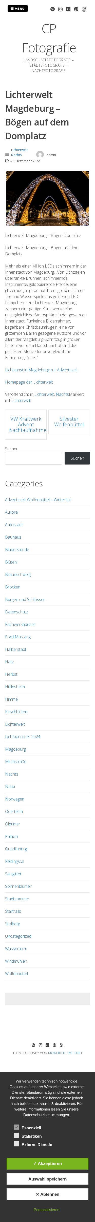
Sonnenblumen (18, 886)
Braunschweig (18, 574)
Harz (9, 662)
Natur (10, 786)
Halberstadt (15, 649)
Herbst (11, 674)
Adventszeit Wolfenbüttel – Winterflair (38, 499)
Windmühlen (16, 961)
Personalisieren (46, 1209)
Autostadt (14, 524)
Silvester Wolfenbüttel (69, 421)
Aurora (11, 512)
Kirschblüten (16, 711)
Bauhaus (13, 537)
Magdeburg (15, 749)
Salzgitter (13, 874)
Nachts (16, 154)
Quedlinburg (16, 849)
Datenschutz (16, 612)
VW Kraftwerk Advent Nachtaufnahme (27, 424)
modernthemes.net (65, 1052)
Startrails (13, 911)
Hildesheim (15, 687)
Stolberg (12, 923)
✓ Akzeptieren (47, 1163)
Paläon (11, 836)
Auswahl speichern (47, 1179)
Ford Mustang (18, 637)
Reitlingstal (14, 861)
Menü (19, 8)
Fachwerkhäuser (20, 624)
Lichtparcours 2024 (22, 736)
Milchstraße (15, 761)
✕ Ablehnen (47, 1194)
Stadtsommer (17, 899)
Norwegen (14, 799)
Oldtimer (12, 824)
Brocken (12, 587)
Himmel (11, 699)
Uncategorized (18, 936)
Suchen (11, 449)
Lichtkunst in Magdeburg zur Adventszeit (41, 370)
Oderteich (14, 811)
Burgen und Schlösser (25, 599)
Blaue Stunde (17, 549)
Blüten (11, 562)
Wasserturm (16, 948)
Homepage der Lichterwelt (29, 382)
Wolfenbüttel (16, 973)
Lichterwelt (19, 149)
